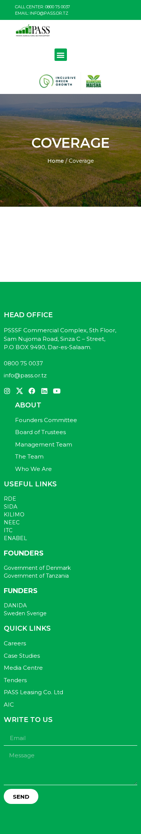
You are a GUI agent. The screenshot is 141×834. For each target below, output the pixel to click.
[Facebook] (32, 390)
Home (55, 160)
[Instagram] (7, 390)
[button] (61, 54)
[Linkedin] (44, 390)
